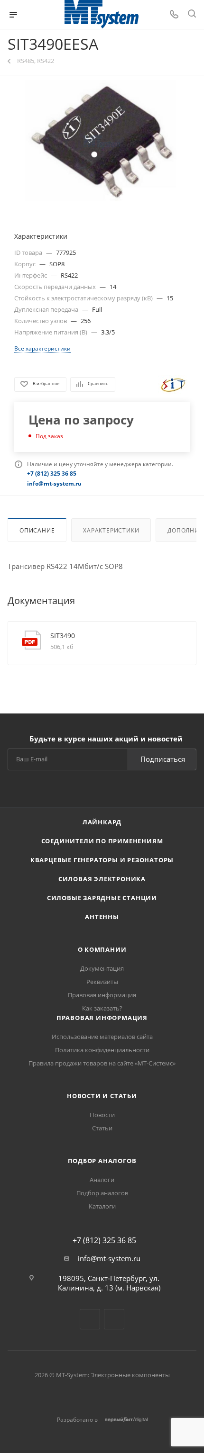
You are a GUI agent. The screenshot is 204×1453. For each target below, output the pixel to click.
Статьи (102, 1128)
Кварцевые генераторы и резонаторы (102, 860)
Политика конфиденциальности (102, 1050)
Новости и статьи (102, 1096)
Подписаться (162, 759)
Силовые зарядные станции (102, 897)
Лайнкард (102, 822)
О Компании (102, 949)
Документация (102, 968)
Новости (102, 1114)
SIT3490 (62, 635)
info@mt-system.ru (109, 1258)
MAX (114, 1319)
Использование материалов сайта (102, 1036)
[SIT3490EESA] (102, 142)
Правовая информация (102, 995)
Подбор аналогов (102, 1160)
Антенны (102, 916)
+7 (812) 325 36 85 (104, 1240)
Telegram (90, 1319)
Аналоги (102, 1179)
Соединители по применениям (102, 841)
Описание (37, 530)
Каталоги (102, 1206)
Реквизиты (102, 981)
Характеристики (111, 530)
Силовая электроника (102, 879)
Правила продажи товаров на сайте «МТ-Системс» (102, 1063)
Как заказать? (102, 1008)
